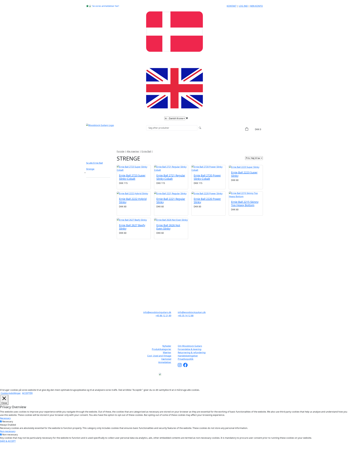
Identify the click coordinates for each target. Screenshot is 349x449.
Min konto (256, 5)
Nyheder (121, 139)
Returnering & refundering (192, 352)
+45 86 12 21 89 (163, 315)
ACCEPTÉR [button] (27, 393)
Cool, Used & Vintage (194, 139)
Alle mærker (133, 151)
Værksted (166, 359)
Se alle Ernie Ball (94, 162)
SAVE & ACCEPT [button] (8, 441)
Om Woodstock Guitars (190, 345)
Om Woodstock (222, 139)
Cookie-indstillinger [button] (11, 393)
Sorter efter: (237, 158)
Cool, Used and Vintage (159, 355)
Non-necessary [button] (7, 431)
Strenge (90, 168)
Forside (120, 151)
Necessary (7, 421)
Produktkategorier (144, 139)
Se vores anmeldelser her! (105, 5)
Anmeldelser (164, 362)
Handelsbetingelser (188, 355)
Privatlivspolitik (185, 359)
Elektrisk (91, 172)
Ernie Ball (146, 151)
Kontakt (232, 5)
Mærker (168, 139)
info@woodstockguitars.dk (157, 312)
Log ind (243, 5)
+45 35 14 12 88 (185, 315)
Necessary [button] (5, 418)
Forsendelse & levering (189, 349)
